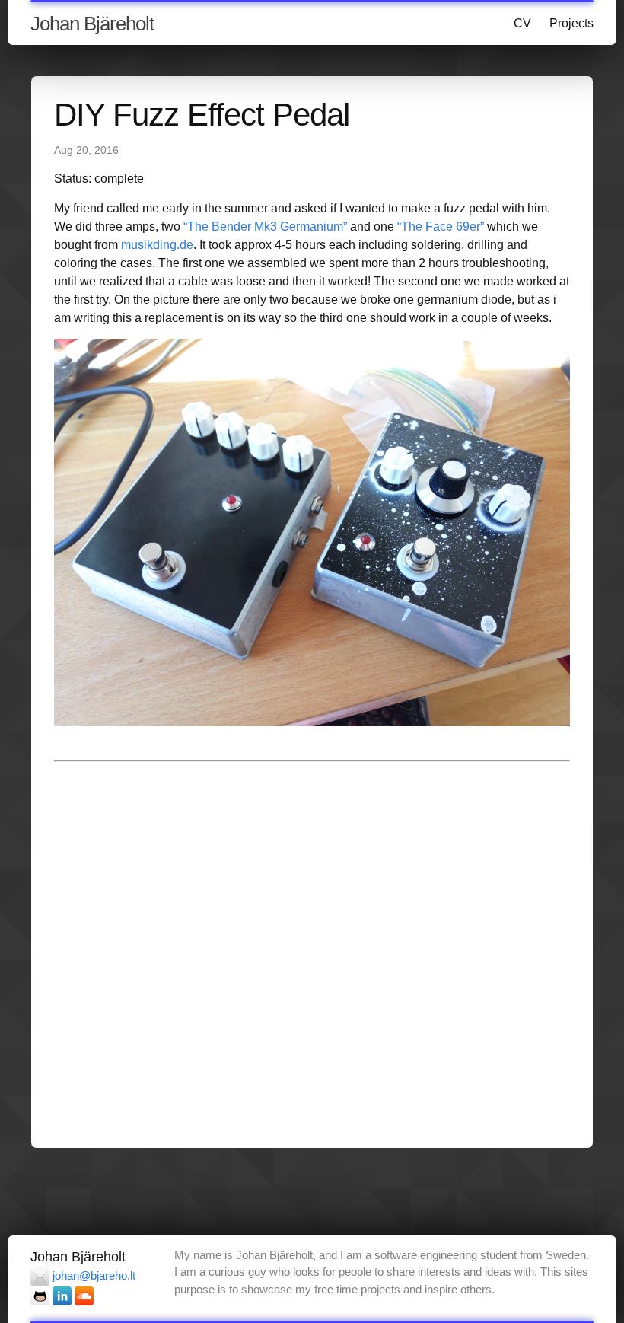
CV (522, 23)
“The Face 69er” (440, 226)
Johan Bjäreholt (92, 23)
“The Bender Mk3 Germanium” (265, 226)
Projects (571, 23)
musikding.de (157, 244)
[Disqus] (312, 952)
